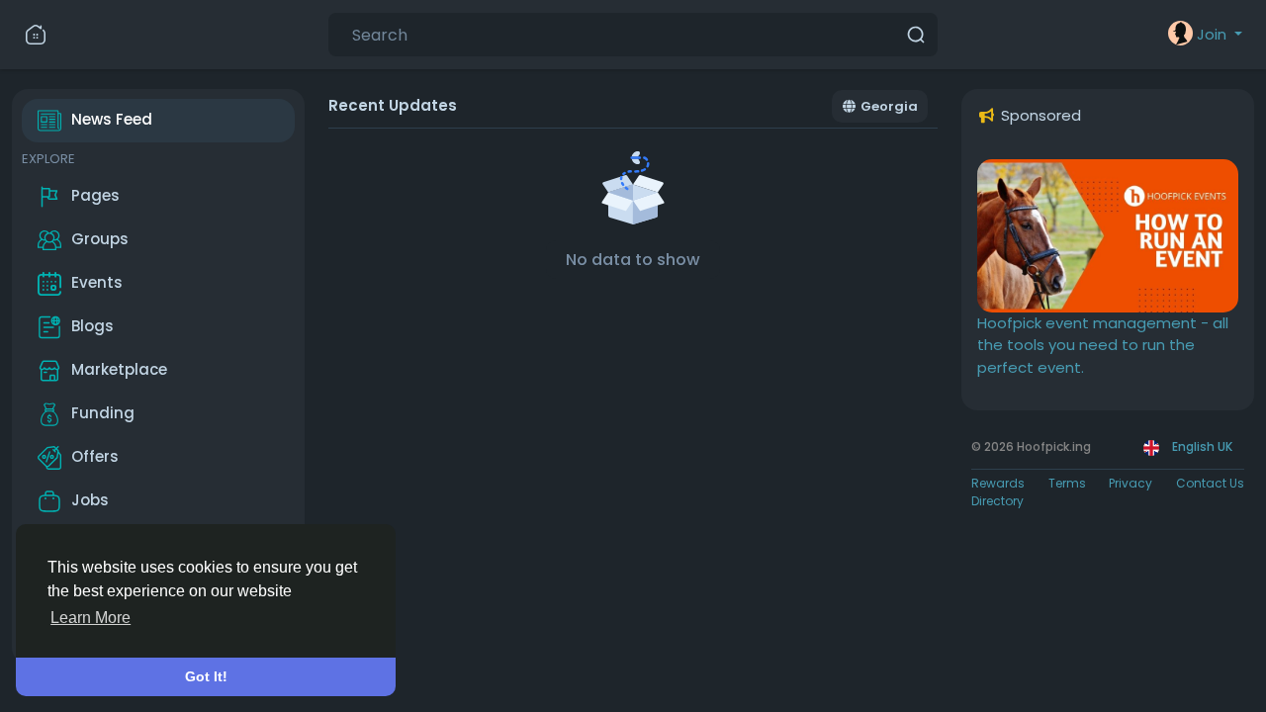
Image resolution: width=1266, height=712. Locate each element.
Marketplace (119, 369)
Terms (1067, 483)
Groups (100, 238)
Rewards (998, 483)
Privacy (1130, 483)
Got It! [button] (206, 676)
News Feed (111, 119)
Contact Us (1210, 483)
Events (97, 282)
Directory (997, 500)
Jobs (90, 500)
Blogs (92, 325)
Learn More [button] (90, 617)
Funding (103, 412)
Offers (95, 456)
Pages (95, 195)
